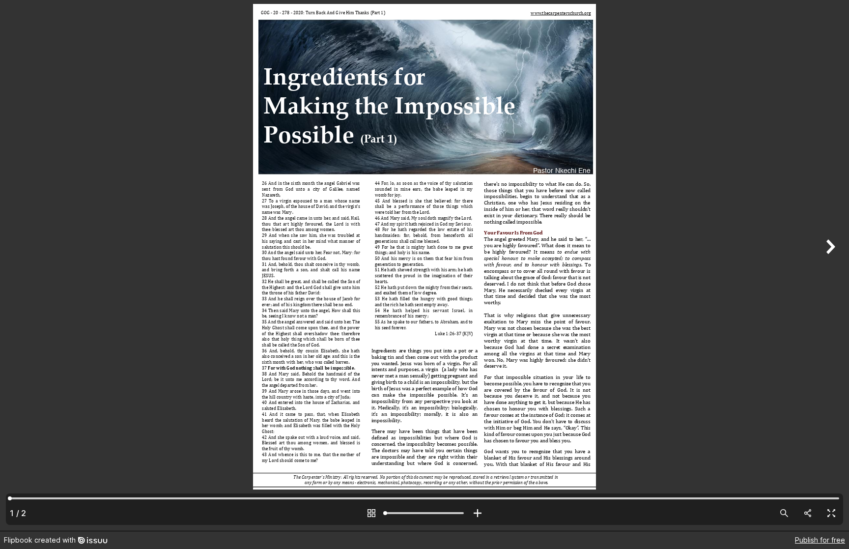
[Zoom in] (477, 513)
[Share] (808, 513)
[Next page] (829, 265)
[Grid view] (371, 513)
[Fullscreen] (831, 513)
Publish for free (820, 540)
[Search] (784, 513)
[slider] (424, 513)
